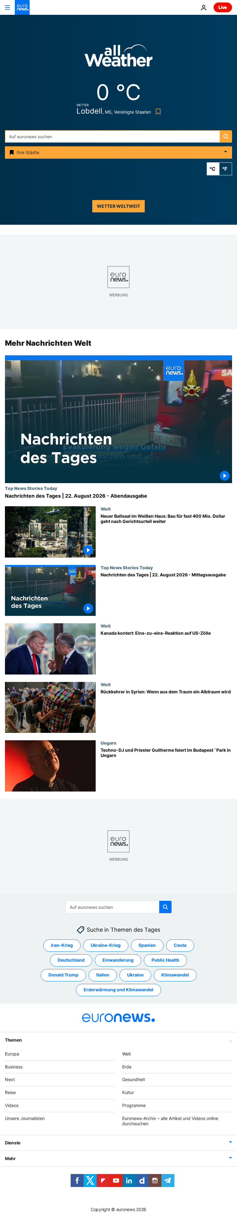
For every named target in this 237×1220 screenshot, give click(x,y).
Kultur (128, 1092)
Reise (10, 1092)
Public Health (165, 960)
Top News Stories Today (31, 488)
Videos (12, 1105)
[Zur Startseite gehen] (22, 7)
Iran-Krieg (62, 945)
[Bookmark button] (156, 112)
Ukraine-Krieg (106, 945)
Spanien (147, 945)
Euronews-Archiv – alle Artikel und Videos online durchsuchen (170, 1121)
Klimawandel (175, 975)
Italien (102, 975)
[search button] (226, 136)
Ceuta (180, 945)
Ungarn (108, 743)
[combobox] (118, 136)
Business (14, 1066)
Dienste (12, 1143)
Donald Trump (63, 975)
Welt (106, 508)
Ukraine (135, 975)
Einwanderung (118, 960)
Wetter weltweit (118, 206)
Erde (126, 1066)
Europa (12, 1053)
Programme (134, 1105)
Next (10, 1079)
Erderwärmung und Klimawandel (118, 989)
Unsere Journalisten (25, 1118)
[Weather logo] (118, 57)
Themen (13, 1039)
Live (222, 7)
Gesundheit (133, 1079)
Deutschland (71, 960)
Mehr (10, 1158)
